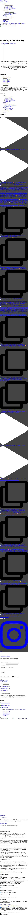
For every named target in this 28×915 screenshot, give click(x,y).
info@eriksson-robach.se (5, 688)
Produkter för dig (8, 106)
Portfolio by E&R (9, 97)
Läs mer (1, 823)
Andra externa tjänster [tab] (4, 874)
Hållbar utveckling (9, 108)
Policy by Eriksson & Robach (6, 904)
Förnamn (3, 665)
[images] (8, 26)
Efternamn (3, 662)
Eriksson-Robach (4, 43)
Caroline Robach (12, 43)
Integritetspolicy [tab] (3, 899)
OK (4, 823)
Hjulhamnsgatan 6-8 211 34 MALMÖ (4, 680)
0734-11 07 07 (3, 0)
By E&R (4, 95)
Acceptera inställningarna (5, 906)
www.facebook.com (4, 690)
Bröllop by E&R (8, 98)
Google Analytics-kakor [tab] (5, 859)
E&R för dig (5, 102)
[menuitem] (15, 6)
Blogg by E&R (8, 101)
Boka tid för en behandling (10, 105)
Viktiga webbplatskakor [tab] (5, 845)
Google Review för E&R (10, 100)
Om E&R (5, 107)
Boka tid (4, 112)
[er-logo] (4, 1)
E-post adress (4, 667)
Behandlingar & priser (9, 104)
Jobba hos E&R (8, 109)
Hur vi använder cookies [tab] (5, 831)
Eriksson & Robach (10, 709)
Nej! (6, 823)
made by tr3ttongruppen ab (20, 709)
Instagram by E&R (9, 99)
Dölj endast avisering (14, 906)
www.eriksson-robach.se (5, 686)
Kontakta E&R (6, 110)
